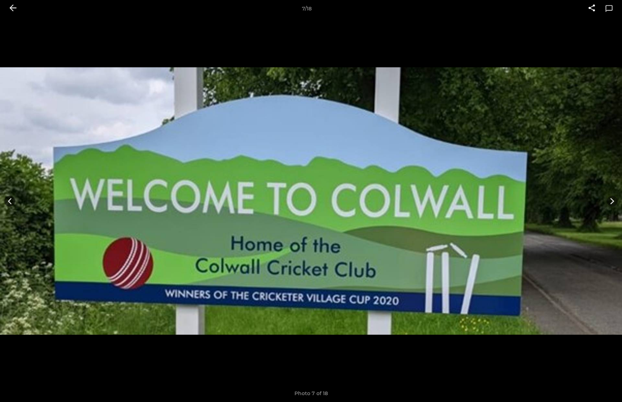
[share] (591, 9)
